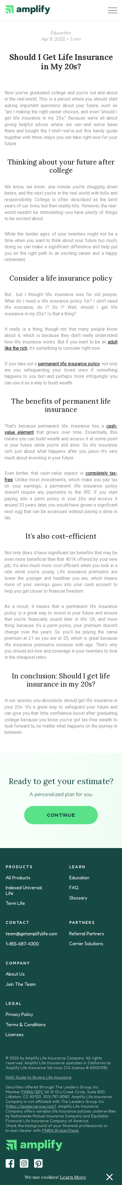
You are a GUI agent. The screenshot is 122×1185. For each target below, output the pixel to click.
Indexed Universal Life (24, 890)
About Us (15, 974)
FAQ (74, 887)
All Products (18, 877)
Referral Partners (86, 933)
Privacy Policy (19, 1014)
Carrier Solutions (86, 943)
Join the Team (21, 984)
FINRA (27, 1091)
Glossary (78, 898)
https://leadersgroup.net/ (31, 1106)
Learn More (73, 1177)
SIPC (39, 1091)
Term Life (15, 903)
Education (61, 33)
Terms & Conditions (26, 1024)
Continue (61, 815)
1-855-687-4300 (22, 944)
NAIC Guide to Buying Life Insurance (38, 1077)
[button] (112, 10)
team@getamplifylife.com (31, 933)
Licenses (15, 1034)
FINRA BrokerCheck (60, 1130)
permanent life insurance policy (69, 363)
